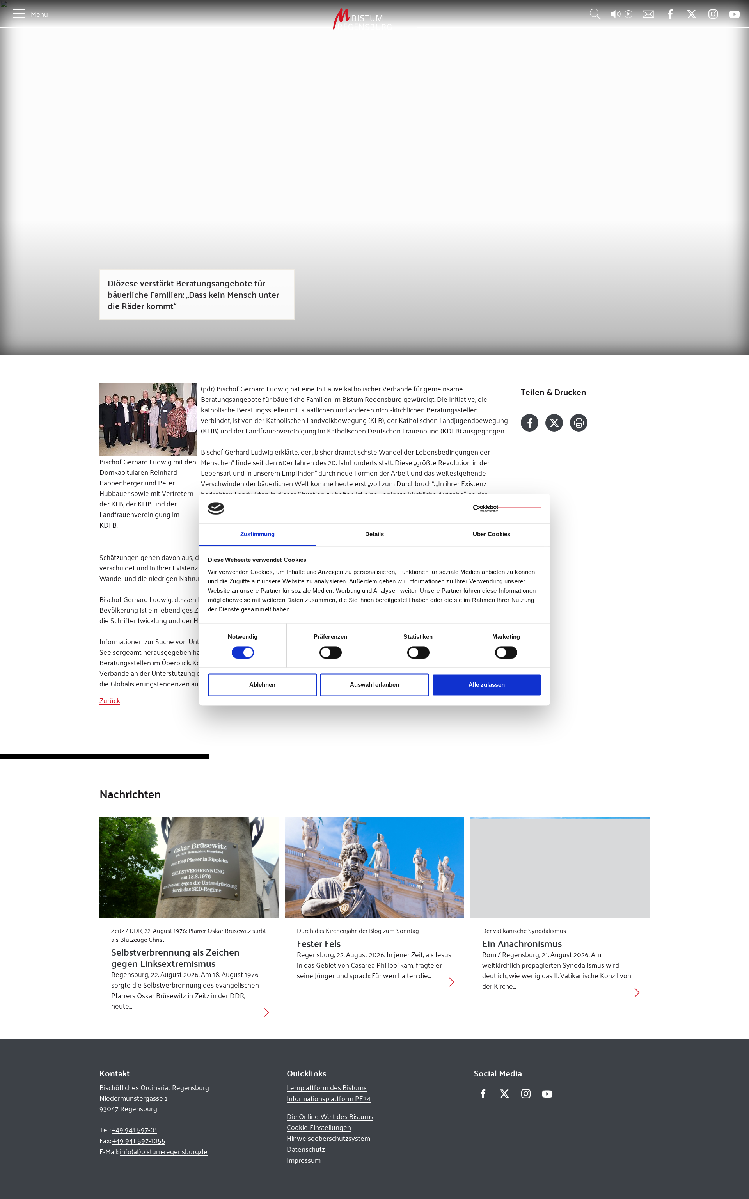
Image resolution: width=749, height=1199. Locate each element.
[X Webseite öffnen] (691, 14)
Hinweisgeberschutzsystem (328, 1138)
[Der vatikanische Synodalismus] (560, 867)
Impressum (304, 1160)
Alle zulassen (487, 685)
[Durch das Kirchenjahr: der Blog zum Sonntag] (374, 867)
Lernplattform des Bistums (327, 1087)
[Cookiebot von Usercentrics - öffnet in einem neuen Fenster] (507, 508)
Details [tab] (374, 534)
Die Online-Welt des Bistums (330, 1116)
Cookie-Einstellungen (319, 1127)
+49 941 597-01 (134, 1129)
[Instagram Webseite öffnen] (713, 14)
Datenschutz (306, 1149)
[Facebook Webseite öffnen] (670, 14)
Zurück (109, 700)
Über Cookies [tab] (491, 534)
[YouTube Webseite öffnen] (734, 13)
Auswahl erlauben (374, 685)
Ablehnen (262, 685)
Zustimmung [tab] (257, 534)
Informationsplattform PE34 (329, 1098)
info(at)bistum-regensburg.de (164, 1151)
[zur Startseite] (321, 19)
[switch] (330, 652)
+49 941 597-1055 (138, 1140)
